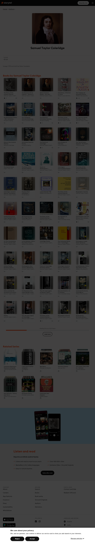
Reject (17, 539)
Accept (32, 539)
